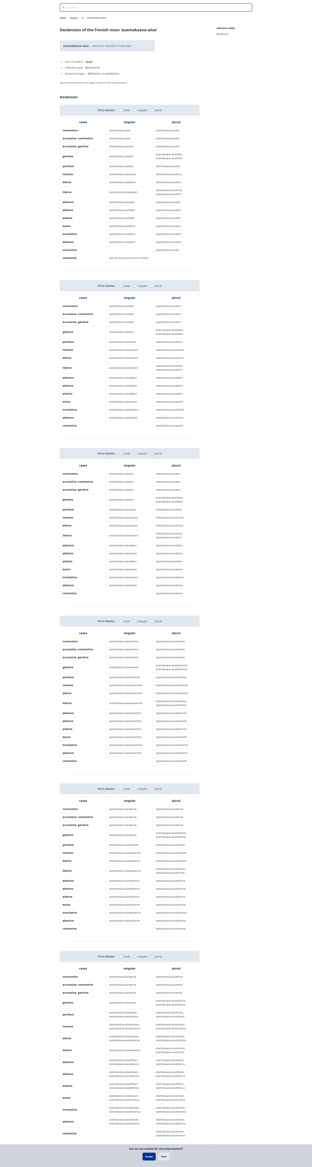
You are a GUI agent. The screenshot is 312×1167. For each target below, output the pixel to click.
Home (63, 17)
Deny (164, 1156)
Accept (149, 1156)
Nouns (74, 17)
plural (158, 110)
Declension (223, 34)
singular (142, 110)
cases (127, 110)
